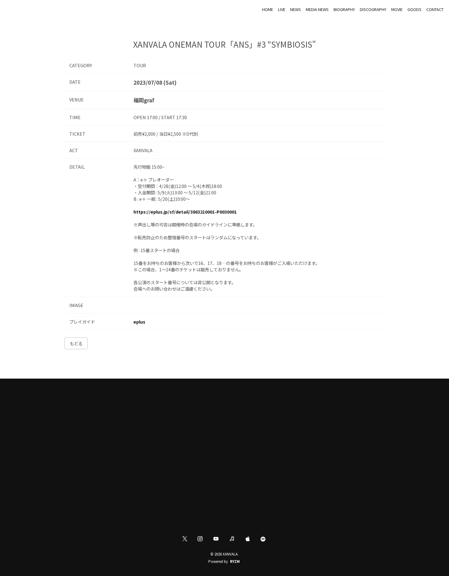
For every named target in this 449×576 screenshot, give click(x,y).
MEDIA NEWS (317, 9)
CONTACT (435, 9)
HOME (267, 9)
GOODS (414, 9)
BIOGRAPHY (344, 9)
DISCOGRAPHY (373, 9)
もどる (76, 343)
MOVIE (397, 9)
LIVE (281, 9)
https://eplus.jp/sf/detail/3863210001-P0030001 (185, 211)
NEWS (295, 9)
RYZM (235, 561)
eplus (139, 321)
